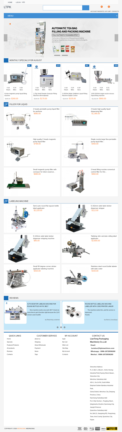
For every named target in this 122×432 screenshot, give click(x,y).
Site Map (65, 348)
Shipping (38, 342)
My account (71, 336)
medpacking (21, 428)
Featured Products (13, 345)
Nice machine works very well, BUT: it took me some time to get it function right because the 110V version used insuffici (43, 312)
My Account (66, 351)
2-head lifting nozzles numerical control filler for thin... (103, 170)
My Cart (64, 342)
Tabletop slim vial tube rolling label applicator (104, 237)
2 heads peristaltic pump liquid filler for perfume (46, 110)
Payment (37, 348)
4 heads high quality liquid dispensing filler (100, 110)
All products (11, 348)
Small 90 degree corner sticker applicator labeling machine (44, 267)
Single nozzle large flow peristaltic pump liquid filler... (103, 140)
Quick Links (15, 336)
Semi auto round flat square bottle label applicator (46, 207)
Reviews (10, 351)
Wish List (65, 345)
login (64, 339)
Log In (18, 2)
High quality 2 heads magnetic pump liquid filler (44, 140)
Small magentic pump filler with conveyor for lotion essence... (44, 170)
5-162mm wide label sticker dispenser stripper (101, 207)
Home (10, 2)
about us (37, 339)
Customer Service (47, 336)
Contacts (10, 354)
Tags (36, 354)
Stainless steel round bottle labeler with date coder (104, 267)
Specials (10, 342)
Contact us (98, 336)
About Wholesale (40, 345)
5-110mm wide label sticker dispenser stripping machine (43, 237)
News (36, 351)
